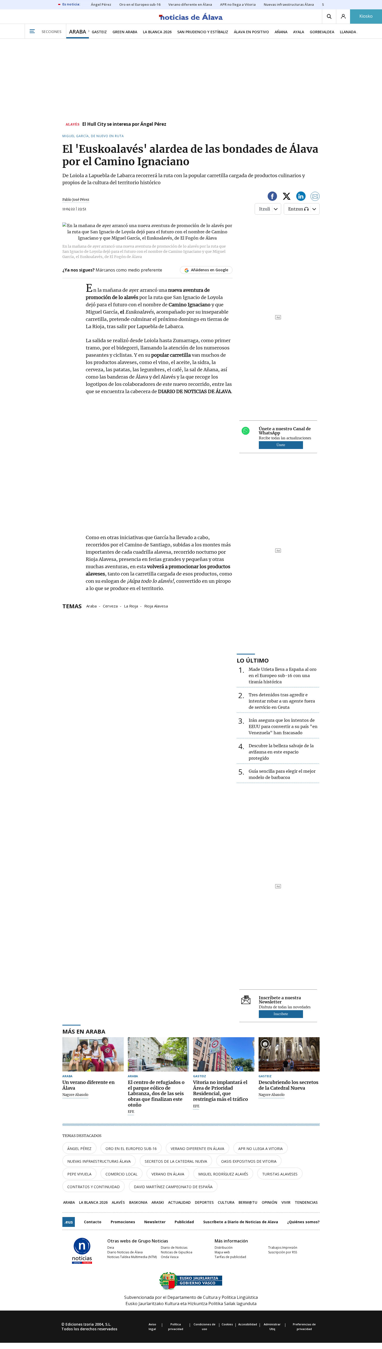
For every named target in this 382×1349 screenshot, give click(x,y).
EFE (131, 1112)
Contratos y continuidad (93, 1186)
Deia (110, 1247)
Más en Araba (83, 1031)
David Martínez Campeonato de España (173, 1186)
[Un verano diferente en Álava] (93, 1054)
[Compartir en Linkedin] (301, 197)
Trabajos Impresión (282, 1247)
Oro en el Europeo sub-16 (131, 1148)
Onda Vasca (170, 1257)
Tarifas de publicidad (230, 1257)
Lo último (253, 660)
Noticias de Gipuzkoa (176, 1252)
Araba (91, 605)
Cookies (227, 1324)
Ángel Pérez (79, 1148)
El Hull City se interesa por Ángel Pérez (124, 124)
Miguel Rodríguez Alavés (223, 1174)
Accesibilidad (247, 1324)
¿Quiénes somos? (303, 1221)
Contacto (92, 1221)
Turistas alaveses (280, 1174)
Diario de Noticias (174, 1247)
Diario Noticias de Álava (125, 1252)
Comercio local (121, 1174)
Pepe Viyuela (79, 1174)
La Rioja (131, 605)
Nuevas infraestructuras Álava (99, 1161)
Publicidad (184, 1221)
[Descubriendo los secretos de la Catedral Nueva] (289, 1054)
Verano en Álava (168, 1174)
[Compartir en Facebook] (272, 197)
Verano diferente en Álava (197, 1148)
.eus (68, 1222)
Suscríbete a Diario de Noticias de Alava (240, 1221)
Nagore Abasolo (75, 1095)
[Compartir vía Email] (315, 197)
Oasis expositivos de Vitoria (248, 1161)
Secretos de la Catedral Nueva (176, 1161)
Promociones (123, 1221)
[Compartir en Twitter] (286, 197)
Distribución (224, 1247)
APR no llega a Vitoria (260, 1148)
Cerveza (110, 605)
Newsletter (155, 1221)
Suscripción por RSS (282, 1252)
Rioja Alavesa (156, 605)
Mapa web (222, 1252)
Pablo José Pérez (75, 199)
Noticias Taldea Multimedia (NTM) (132, 1257)
